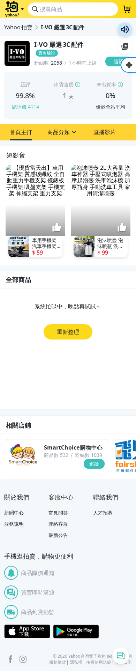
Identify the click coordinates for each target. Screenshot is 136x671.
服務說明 (14, 523)
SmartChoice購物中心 (73, 447)
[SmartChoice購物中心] (23, 456)
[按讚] (56, 227)
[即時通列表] (120, 655)
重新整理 (68, 332)
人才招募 (103, 512)
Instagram (23, 659)
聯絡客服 (58, 523)
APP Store (27, 632)
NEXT (131, 212)
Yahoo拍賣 (18, 27)
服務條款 (57, 662)
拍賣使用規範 (98, 662)
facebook (10, 659)
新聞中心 (14, 512)
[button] (21, 132)
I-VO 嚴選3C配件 (62, 27)
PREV (5, 212)
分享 (120, 75)
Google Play (76, 632)
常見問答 (58, 512)
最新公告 (58, 535)
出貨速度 (64, 84)
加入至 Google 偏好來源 (125, 47)
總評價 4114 (25, 106)
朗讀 (125, 29)
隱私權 (76, 662)
